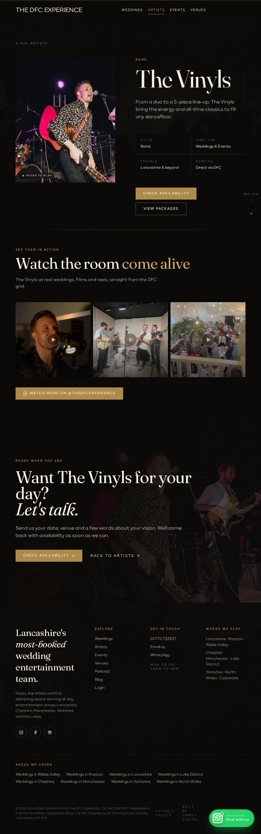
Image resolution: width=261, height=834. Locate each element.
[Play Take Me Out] (130, 339)
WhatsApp (160, 655)
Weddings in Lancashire (130, 774)
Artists (156, 10)
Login (100, 688)
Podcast (102, 671)
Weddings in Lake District (180, 774)
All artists (34, 43)
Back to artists (112, 556)
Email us (157, 647)
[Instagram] (21, 732)
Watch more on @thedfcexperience (72, 393)
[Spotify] (49, 732)
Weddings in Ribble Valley (38, 774)
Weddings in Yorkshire (130, 781)
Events (178, 10)
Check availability (166, 193)
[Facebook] (35, 732)
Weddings (132, 10)
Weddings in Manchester (82, 781)
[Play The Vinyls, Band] (53, 339)
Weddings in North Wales (178, 781)
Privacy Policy (165, 813)
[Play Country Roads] (208, 339)
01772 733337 (163, 639)
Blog (99, 679)
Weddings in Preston (84, 774)
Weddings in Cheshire (35, 781)
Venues (198, 10)
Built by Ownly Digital (190, 813)
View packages (161, 209)
